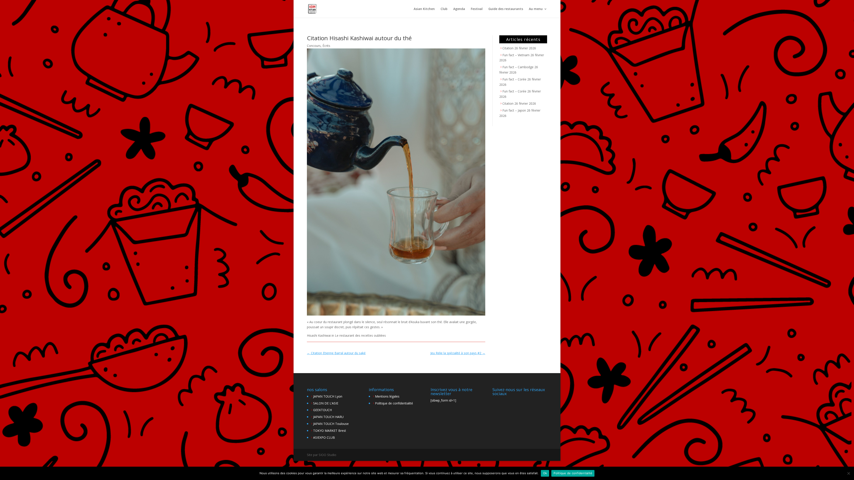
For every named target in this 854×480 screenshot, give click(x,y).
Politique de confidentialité (394, 403)
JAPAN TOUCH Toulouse (331, 424)
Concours (314, 46)
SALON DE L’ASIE (325, 403)
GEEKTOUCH (322, 410)
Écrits (326, 46)
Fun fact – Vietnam (516, 55)
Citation (508, 48)
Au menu (536, 9)
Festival (477, 9)
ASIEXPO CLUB (324, 437)
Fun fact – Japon (514, 110)
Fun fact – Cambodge (518, 67)
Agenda (459, 9)
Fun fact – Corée (514, 79)
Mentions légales (387, 396)
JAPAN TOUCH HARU (328, 417)
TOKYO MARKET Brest (329, 430)
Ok (545, 473)
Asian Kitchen (424, 9)
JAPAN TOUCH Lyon (327, 396)
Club (444, 9)
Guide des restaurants (505, 9)
